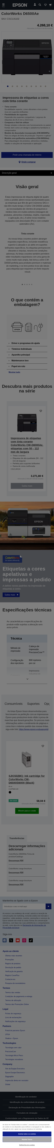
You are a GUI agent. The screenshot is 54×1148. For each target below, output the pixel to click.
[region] (27, 1134)
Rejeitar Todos (27, 1139)
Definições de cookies (27, 1145)
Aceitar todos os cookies (27, 1134)
